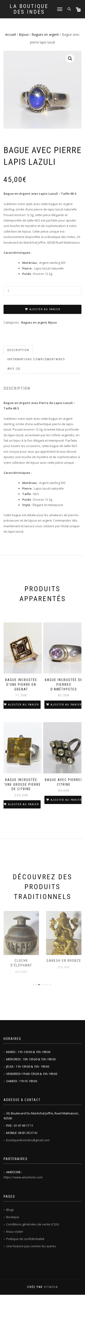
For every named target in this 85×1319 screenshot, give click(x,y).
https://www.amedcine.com (23, 1177)
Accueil (10, 34)
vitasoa (51, 1287)
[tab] (19, 350)
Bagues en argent (45, 34)
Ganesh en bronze (21, 961)
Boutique (12, 1217)
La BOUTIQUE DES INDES (29, 9)
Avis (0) (14, 368)
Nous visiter (14, 1231)
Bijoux (24, 34)
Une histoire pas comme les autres (31, 1246)
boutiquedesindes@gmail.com (28, 1140)
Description (18, 350)
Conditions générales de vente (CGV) (32, 1224)
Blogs (10, 1210)
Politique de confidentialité (25, 1239)
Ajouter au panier (44, 309)
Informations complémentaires (36, 359)
